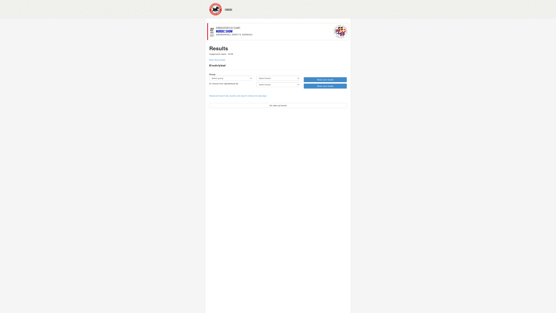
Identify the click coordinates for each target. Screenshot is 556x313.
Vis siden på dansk (278, 105)
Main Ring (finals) (217, 60)
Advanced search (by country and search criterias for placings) (238, 96)
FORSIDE (228, 10)
